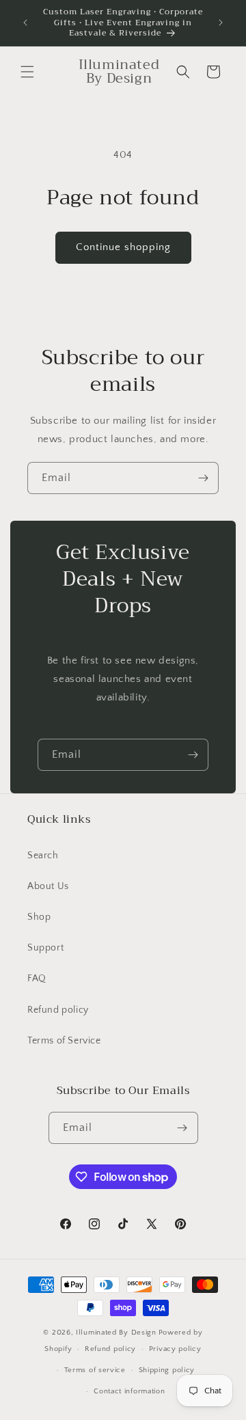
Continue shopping (123, 247)
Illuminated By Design (116, 1332)
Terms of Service (64, 1040)
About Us (48, 886)
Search (43, 855)
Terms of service (95, 1370)
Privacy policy (175, 1349)
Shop (39, 917)
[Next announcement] (221, 23)
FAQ (36, 978)
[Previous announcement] (25, 23)
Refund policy (58, 1010)
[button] (27, 72)
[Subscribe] (203, 478)
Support (45, 947)
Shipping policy (167, 1370)
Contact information (129, 1391)
